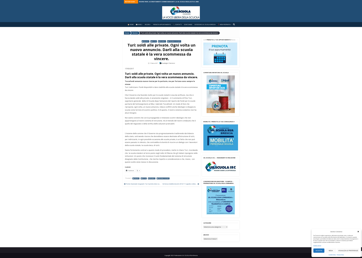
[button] (358, 232)
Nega (331, 250)
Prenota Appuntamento (162, 24)
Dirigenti (146, 41)
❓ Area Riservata (224, 24)
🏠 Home (131, 24)
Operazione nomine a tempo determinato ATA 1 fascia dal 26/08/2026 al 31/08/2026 (169, 2)
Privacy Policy (340, 254)
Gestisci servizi (317, 245)
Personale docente (175, 41)
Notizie (154, 41)
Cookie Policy (332, 254)
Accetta (319, 250)
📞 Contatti (177, 24)
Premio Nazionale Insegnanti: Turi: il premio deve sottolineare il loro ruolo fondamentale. (143, 184)
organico (163, 41)
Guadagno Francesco (168, 63)
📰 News (139, 24)
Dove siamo (188, 24)
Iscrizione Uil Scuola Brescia (205, 24)
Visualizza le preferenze (348, 250)
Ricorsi (147, 24)
